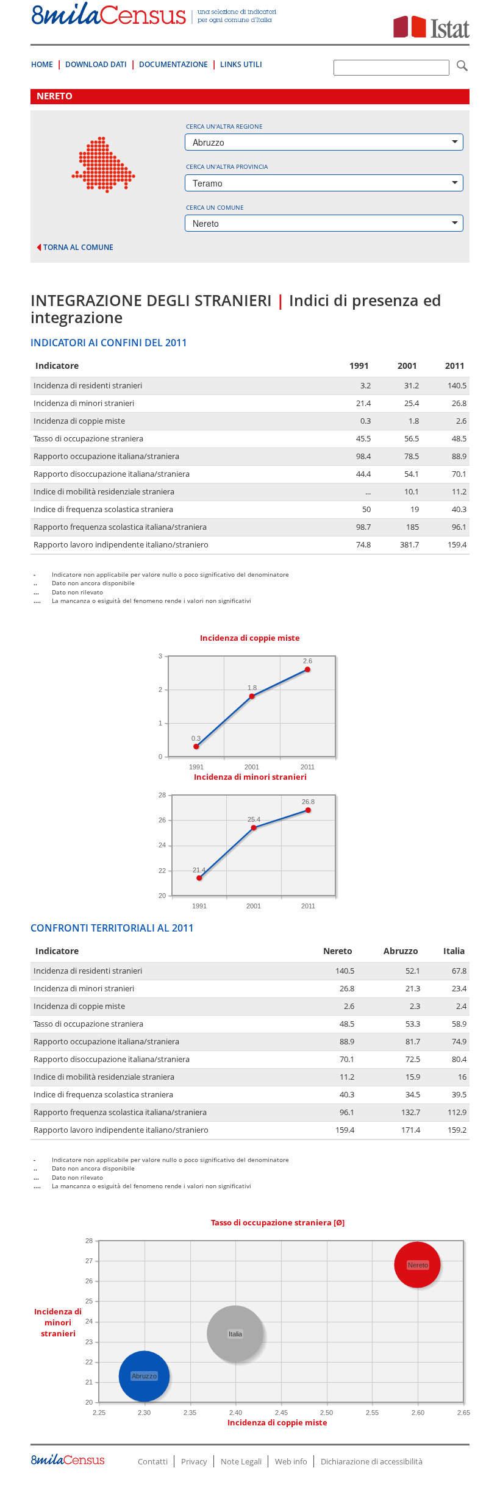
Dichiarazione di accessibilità (372, 1461)
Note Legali (241, 1461)
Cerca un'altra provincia (227, 166)
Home (42, 64)
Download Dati (96, 64)
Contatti (153, 1461)
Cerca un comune (215, 207)
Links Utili (241, 64)
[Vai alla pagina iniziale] (154, 18)
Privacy (194, 1461)
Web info (291, 1461)
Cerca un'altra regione (224, 126)
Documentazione (173, 64)
